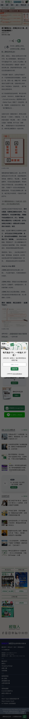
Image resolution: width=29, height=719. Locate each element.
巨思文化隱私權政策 (17, 373)
